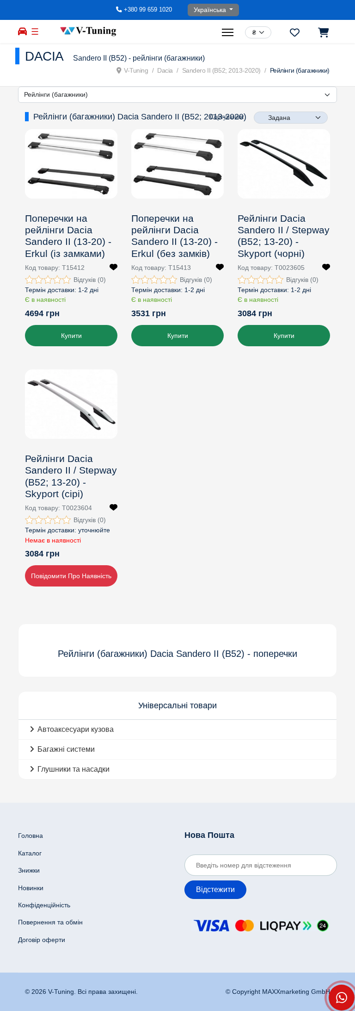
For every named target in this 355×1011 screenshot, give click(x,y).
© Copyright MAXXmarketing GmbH (278, 991)
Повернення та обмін (50, 922)
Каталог (30, 853)
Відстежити (215, 889)
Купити (71, 335)
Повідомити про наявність (71, 576)
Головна (30, 835)
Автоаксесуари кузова (75, 729)
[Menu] (229, 32)
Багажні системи (66, 749)
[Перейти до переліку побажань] (295, 32)
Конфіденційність (44, 905)
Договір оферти (41, 939)
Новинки (30, 888)
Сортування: (227, 116)
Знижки (29, 870)
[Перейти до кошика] (323, 32)
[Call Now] (342, 998)
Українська (211, 9)
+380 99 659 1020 (148, 9)
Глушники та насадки (73, 769)
